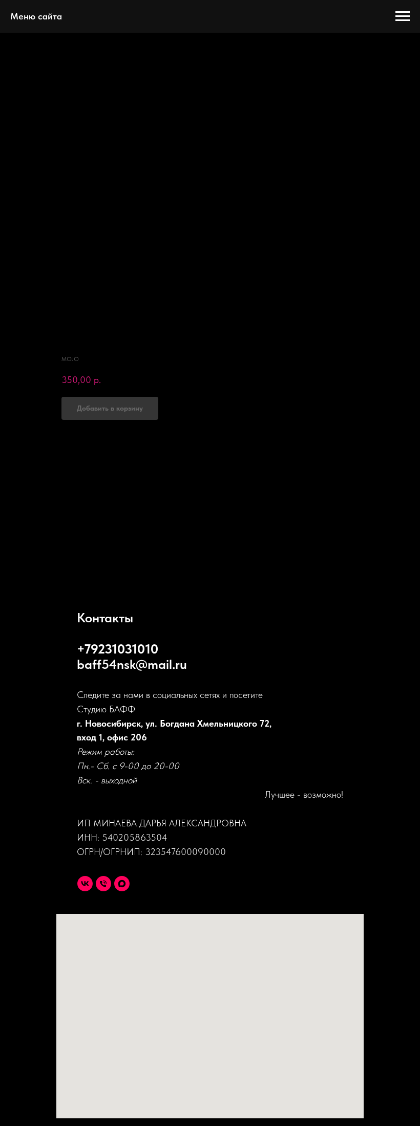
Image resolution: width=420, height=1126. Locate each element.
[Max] (122, 883)
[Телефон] (103, 883)
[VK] (85, 883)
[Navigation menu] (402, 16)
